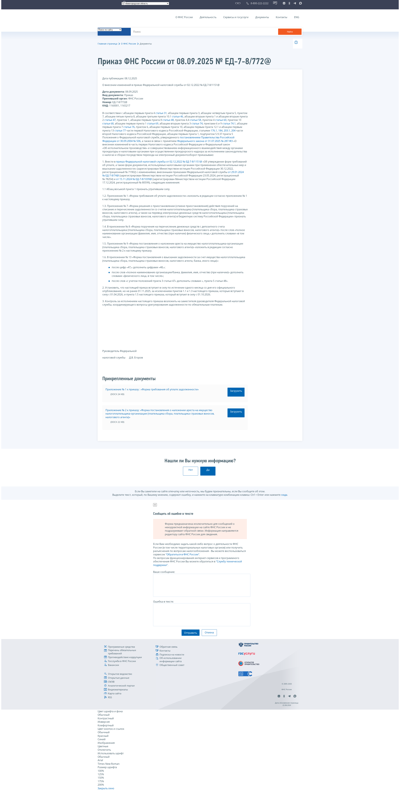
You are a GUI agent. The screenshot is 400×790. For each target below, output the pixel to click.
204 (233, 130)
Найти (290, 32)
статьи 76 (129, 127)
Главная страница (107, 43)
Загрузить (236, 391)
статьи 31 (161, 113)
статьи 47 (110, 120)
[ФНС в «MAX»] (300, 3)
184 (220, 130)
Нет (190, 470)
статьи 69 (152, 123)
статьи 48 (168, 120)
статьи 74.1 (229, 123)
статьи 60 (220, 120)
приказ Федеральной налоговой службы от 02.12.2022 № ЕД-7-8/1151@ (159, 161)
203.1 (227, 130)
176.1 (214, 130)
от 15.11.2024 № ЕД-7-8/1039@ (134, 179)
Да (208, 470)
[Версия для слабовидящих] (238, 3)
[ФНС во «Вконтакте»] (284, 3)
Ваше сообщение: (164, 572)
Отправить (190, 632)
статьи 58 (195, 120)
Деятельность (208, 17)
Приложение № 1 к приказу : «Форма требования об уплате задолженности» (152, 389)
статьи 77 (120, 130)
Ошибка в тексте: (163, 601)
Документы (262, 17)
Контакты (281, 17)
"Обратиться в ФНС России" (182, 554)
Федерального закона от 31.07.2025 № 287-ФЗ (205, 141)
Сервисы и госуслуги (235, 17)
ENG (296, 17)
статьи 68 (108, 123)
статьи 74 (197, 123)
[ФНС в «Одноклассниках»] (289, 3)
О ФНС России (184, 17)
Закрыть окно (106, 788)
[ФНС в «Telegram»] (294, 3)
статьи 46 (177, 116)
